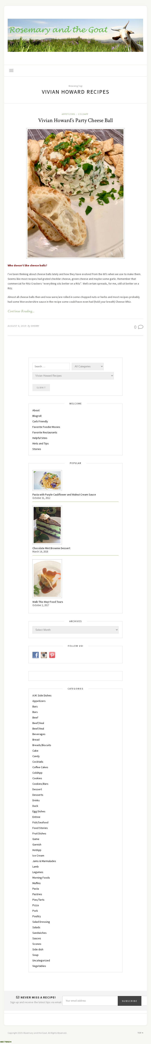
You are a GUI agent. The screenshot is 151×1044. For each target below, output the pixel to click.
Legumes (37, 872)
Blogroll (36, 416)
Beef (35, 717)
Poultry (36, 916)
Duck (35, 806)
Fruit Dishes (39, 833)
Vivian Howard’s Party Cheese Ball (75, 120)
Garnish (36, 844)
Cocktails (37, 761)
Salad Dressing (41, 922)
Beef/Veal (38, 723)
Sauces (36, 938)
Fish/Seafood (40, 822)
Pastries (37, 894)
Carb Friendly (40, 421)
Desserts (37, 795)
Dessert (37, 789)
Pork (35, 910)
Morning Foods (41, 877)
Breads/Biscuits (41, 745)
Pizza (35, 905)
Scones (36, 944)
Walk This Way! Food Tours (47, 602)
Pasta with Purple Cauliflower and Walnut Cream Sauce (64, 494)
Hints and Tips (40, 443)
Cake (35, 750)
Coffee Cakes (40, 767)
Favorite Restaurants (44, 432)
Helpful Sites (39, 438)
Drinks (36, 800)
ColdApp (83, 114)
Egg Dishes (38, 811)
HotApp (36, 850)
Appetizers (68, 114)
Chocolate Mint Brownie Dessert (51, 548)
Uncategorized (41, 960)
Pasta (35, 888)
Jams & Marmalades (44, 861)
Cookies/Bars (40, 784)
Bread (36, 739)
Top (140, 1033)
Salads (36, 927)
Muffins (36, 883)
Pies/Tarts (38, 899)
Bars (35, 706)
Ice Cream (38, 855)
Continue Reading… (21, 311)
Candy (36, 756)
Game (35, 839)
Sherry (35, 325)
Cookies (37, 778)
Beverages (38, 734)
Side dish (37, 949)
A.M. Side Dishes (42, 695)
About (36, 410)
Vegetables (39, 966)
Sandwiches (39, 933)
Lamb (35, 866)
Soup (35, 955)
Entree (36, 817)
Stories (36, 449)
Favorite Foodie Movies (46, 427)
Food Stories (40, 828)
